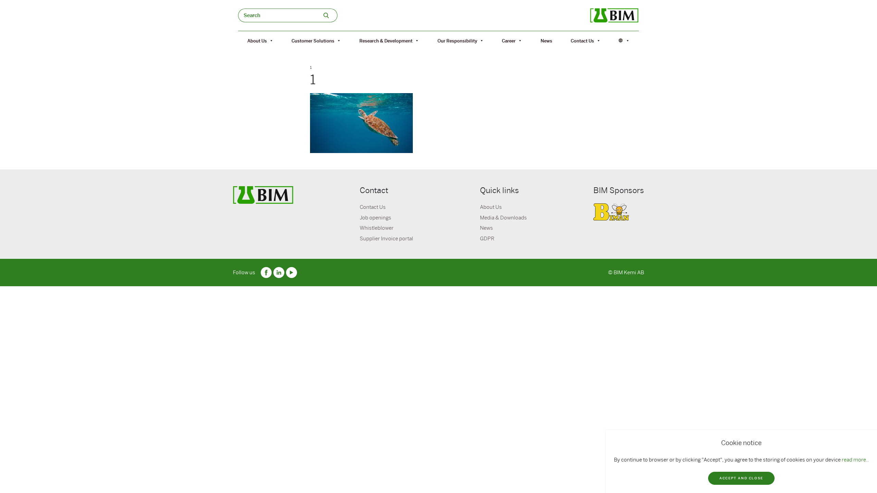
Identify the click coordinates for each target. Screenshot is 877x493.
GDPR (487, 238)
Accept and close (741, 478)
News (546, 41)
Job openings (375, 217)
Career (509, 41)
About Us (257, 41)
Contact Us (582, 41)
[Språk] (624, 40)
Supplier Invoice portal (386, 238)
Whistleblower (377, 228)
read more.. (855, 460)
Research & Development (385, 41)
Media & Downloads (503, 217)
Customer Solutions (313, 41)
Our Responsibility (457, 41)
